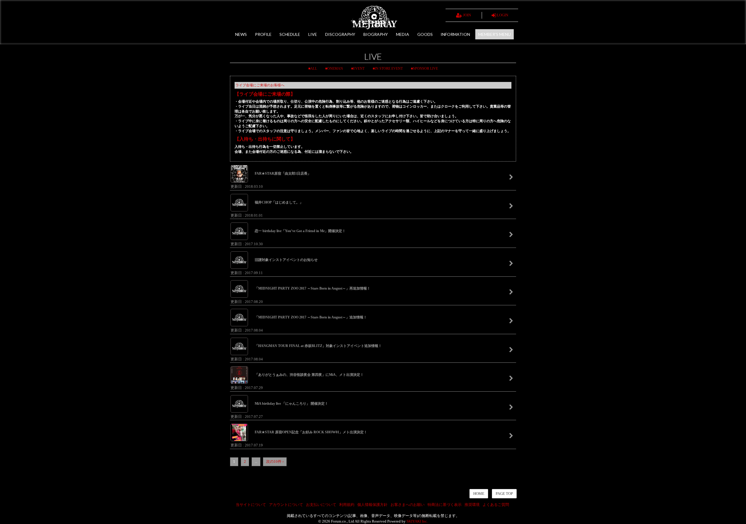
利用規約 (346, 504)
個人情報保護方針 (372, 504)
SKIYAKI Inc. (417, 521)
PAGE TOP (504, 493)
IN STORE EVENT (389, 68)
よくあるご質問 (496, 504)
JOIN (466, 15)
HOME (478, 493)
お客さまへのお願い (407, 504)
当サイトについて (251, 504)
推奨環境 (472, 504)
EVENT (359, 68)
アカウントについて (286, 504)
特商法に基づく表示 (444, 504)
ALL (313, 68)
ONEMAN (335, 68)
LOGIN (502, 15)
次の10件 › (275, 461)
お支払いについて (321, 504)
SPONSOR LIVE (425, 68)
